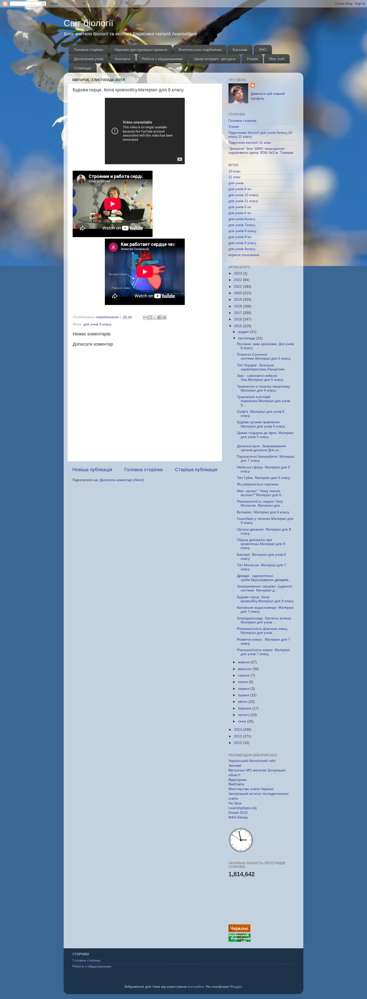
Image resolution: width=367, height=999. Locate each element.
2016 (238, 319)
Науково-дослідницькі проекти (141, 49)
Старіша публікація (196, 469)
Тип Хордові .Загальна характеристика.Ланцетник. (261, 367)
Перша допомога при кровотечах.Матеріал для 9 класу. (261, 544)
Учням (252, 59)
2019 (238, 299)
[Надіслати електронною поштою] (145, 317)
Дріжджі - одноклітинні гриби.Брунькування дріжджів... (264, 578)
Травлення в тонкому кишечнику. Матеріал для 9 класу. (264, 388)
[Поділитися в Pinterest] (164, 317)
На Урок (234, 803)
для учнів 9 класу (97, 324)
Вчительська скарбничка (200, 49)
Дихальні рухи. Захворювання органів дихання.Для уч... (261, 448)
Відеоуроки (237, 780)
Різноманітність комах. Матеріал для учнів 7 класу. (263, 652)
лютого (244, 715)
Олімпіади (82, 68)
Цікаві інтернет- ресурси (214, 59)
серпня (244, 675)
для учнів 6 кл (239, 213)
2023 (238, 273)
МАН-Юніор (238, 817)
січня (242, 721)
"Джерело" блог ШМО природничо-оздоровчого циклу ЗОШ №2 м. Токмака (260, 150)
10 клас (234, 171)
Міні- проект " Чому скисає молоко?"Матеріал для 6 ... (261, 493)
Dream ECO (238, 813)
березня (245, 708)
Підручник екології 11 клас (249, 142)
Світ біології (88, 23)
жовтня (244, 662)
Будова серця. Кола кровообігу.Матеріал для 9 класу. (265, 599)
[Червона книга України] (239, 931)
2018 (238, 306)
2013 (238, 736)
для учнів (235, 183)
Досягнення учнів (88, 59)
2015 (238, 326)
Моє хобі (276, 59)
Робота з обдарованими (162, 59)
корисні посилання (243, 255)
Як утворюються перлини (257, 484)
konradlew (196, 987)
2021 (238, 286)
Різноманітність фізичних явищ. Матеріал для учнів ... (262, 631)
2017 (238, 313)
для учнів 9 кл (239, 237)
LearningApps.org (242, 808)
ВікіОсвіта (236, 784)
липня (243, 682)
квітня (243, 702)
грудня (244, 332)
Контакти (122, 59)
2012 (238, 743)
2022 (238, 280)
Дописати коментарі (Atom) (122, 480)
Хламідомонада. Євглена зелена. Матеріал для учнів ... (264, 620)
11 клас (234, 177)
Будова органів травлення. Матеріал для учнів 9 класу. (261, 424)
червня (244, 689)
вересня (245, 669)
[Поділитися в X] (154, 317)
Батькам (240, 49)
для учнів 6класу (241, 219)
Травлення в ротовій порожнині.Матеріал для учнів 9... (263, 401)
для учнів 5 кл (239, 207)
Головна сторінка (88, 49)
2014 (238, 729)
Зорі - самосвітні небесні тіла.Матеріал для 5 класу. (260, 378)
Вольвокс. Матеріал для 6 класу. (263, 512)
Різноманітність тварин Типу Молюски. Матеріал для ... (260, 503)
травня (244, 695)
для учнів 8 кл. (240, 189)
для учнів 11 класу (243, 201)
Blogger (236, 987)
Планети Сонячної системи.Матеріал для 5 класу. (264, 356)
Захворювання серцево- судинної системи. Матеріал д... (264, 588)
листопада (247, 338)
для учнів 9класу (241, 249)
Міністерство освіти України (250, 789)
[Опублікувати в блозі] (150, 317)
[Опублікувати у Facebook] (159, 317)
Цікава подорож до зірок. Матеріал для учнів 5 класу (265, 435)
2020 (238, 293)
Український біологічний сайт (252, 761)
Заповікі (234, 765)
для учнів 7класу (241, 225)
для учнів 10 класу (243, 195)
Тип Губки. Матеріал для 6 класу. (264, 478)
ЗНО (263, 49)
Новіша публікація (92, 469)
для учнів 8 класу (242, 231)
